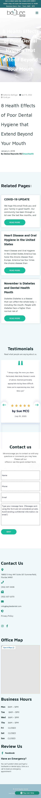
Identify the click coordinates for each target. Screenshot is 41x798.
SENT (8, 532)
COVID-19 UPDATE (17, 199)
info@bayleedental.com (11, 606)
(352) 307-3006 (7, 587)
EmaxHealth (28, 154)
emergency (17, 769)
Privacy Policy (7, 616)
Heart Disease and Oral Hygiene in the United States (20, 240)
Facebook (10, 753)
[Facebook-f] (7, 626)
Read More (14, 222)
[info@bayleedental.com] (2, 601)
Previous (4, 405)
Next (37, 405)
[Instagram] (2, 626)
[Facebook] (2, 753)
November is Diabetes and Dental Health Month (19, 288)
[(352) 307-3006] (2, 582)
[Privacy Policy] (2, 611)
